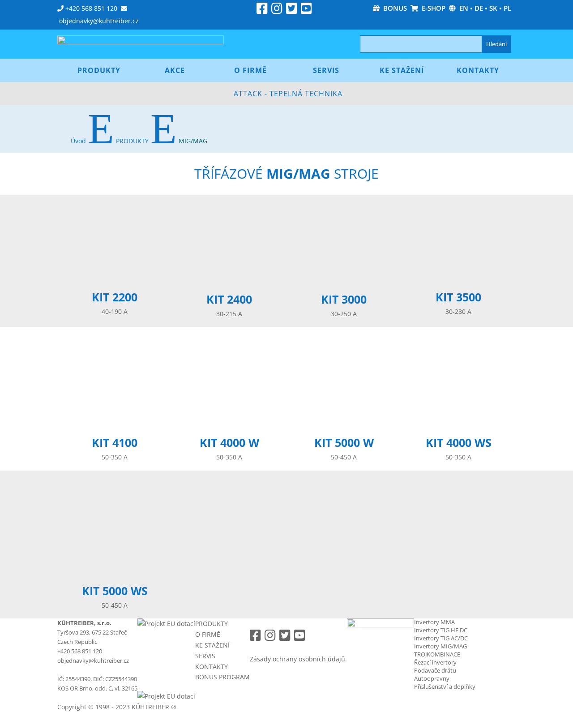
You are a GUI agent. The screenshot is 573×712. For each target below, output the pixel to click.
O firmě (250, 70)
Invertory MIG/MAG (440, 646)
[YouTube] (306, 10)
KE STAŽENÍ (212, 645)
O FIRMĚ (207, 634)
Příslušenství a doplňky (444, 686)
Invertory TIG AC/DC (441, 638)
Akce (175, 70)
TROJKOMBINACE (437, 654)
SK (493, 8)
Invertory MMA (434, 622)
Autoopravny (431, 678)
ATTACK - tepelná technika (288, 94)
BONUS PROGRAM (222, 677)
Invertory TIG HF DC (440, 630)
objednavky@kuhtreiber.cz (99, 21)
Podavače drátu (435, 670)
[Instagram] (276, 10)
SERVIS (205, 656)
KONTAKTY (211, 666)
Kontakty (478, 70)
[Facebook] (262, 10)
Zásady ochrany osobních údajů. (298, 659)
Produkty (98, 70)
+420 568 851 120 (91, 8)
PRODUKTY (211, 623)
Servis (326, 70)
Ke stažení (402, 70)
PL (507, 8)
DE (479, 8)
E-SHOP (431, 8)
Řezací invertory (435, 662)
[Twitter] (291, 10)
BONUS (393, 8)
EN (463, 8)
